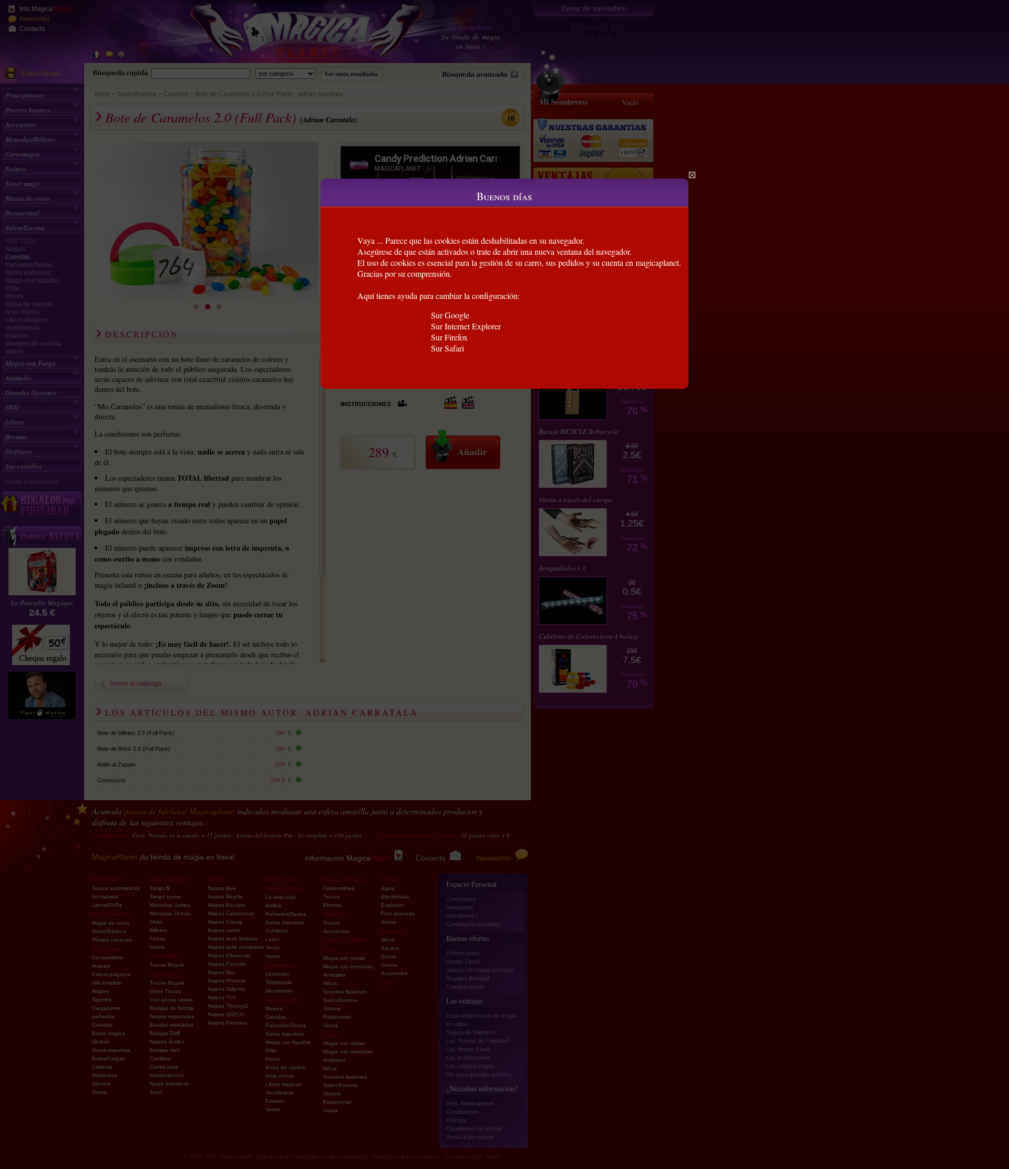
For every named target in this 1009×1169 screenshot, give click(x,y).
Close (692, 175)
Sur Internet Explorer (466, 326)
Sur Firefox (449, 337)
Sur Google (450, 314)
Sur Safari (447, 348)
